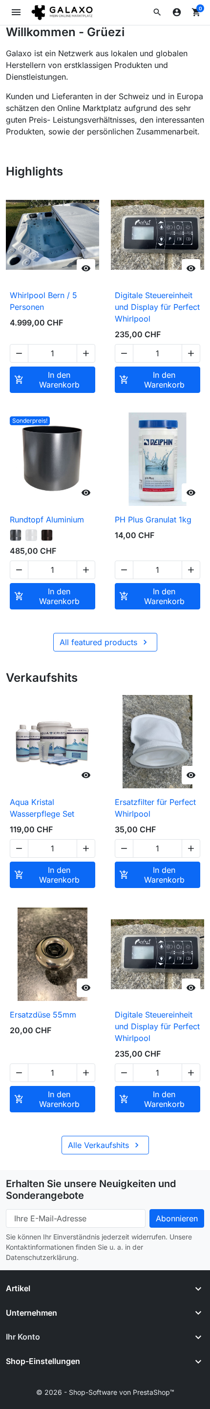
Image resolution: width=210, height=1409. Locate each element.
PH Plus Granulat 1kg (153, 519)
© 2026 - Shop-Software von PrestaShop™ (105, 1392)
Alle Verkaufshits (105, 1145)
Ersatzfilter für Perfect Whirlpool (155, 808)
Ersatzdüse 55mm (43, 1014)
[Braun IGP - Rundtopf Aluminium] (47, 535)
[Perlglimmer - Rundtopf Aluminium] (31, 535)
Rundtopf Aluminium (47, 519)
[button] (157, 12)
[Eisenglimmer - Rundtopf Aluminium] (15, 535)
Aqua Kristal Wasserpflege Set (42, 808)
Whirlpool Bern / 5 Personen (43, 301)
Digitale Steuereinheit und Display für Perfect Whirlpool (157, 307)
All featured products (105, 642)
